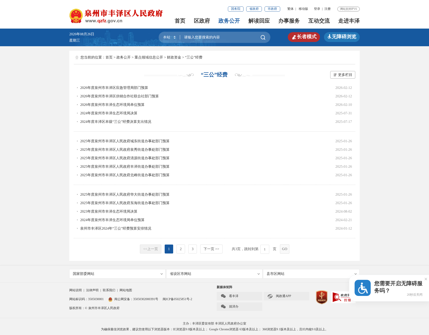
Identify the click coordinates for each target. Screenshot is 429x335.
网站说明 (75, 290)
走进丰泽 (349, 21)
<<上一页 (150, 249)
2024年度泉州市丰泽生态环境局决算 (108, 113)
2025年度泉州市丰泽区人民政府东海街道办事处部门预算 (125, 203)
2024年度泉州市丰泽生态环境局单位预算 (112, 220)
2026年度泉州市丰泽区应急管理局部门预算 (114, 88)
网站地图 (126, 290)
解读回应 (259, 21)
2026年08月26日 (83, 34)
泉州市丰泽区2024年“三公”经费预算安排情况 (115, 228)
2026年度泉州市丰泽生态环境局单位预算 (112, 105)
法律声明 (92, 290)
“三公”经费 (193, 57)
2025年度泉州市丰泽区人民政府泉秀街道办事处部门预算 (125, 149)
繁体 (290, 8)
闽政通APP (279, 296)
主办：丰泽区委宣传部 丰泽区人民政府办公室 (214, 323)
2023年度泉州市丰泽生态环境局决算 (108, 211)
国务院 (235, 8)
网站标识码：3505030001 (86, 299)
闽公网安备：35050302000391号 (136, 299)
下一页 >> (211, 249)
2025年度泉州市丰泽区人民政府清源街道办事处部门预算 (125, 158)
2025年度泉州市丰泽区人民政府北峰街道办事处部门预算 (125, 175)
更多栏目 (345, 75)
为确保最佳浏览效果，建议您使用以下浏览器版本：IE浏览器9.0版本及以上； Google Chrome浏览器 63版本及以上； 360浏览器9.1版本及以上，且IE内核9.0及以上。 (214, 329)
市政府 (272, 8)
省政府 (254, 8)
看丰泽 (229, 296)
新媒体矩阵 (224, 287)
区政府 (202, 21)
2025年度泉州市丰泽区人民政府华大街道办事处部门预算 (125, 194)
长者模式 (304, 37)
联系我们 (109, 290)
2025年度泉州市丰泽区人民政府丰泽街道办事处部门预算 (125, 166)
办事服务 (289, 21)
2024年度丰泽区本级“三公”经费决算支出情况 (115, 122)
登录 (317, 8)
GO (284, 249)
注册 (327, 8)
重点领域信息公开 (149, 57)
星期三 (74, 40)
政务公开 (229, 21)
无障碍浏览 (341, 36)
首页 (180, 21)
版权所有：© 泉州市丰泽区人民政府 (94, 308)
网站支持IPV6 (348, 8)
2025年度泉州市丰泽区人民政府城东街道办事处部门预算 (125, 141)
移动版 (303, 8)
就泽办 (229, 306)
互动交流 (319, 21)
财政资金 (174, 57)
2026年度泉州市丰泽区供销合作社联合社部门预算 (119, 96)
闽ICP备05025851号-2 (177, 299)
